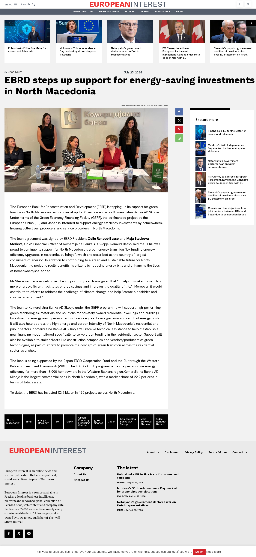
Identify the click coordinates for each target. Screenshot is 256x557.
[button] (28, 4)
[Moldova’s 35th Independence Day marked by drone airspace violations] (79, 31)
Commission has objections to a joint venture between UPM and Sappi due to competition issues (227, 211)
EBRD (29, 421)
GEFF (70, 421)
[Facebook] (240, 4)
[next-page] (251, 23)
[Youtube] (29, 534)
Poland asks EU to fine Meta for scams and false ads (27, 50)
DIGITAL (121, 482)
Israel (121, 510)
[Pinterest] (179, 129)
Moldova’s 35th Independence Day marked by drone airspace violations (78, 51)
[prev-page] (9, 23)
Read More (213, 551)
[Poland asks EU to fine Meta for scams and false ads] (27, 31)
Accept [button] (199, 551)
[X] (248, 4)
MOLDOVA (122, 496)
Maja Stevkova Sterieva (146, 421)
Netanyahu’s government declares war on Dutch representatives (126, 51)
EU (57, 421)
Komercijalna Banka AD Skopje (128, 421)
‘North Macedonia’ (13, 422)
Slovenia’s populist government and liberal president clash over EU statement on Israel (233, 51)
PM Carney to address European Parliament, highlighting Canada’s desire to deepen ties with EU (181, 53)
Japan (111, 421)
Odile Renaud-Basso (161, 421)
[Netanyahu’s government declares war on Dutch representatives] (130, 31)
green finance (98, 422)
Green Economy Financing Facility (84, 421)
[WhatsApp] (179, 138)
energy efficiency (43, 422)
